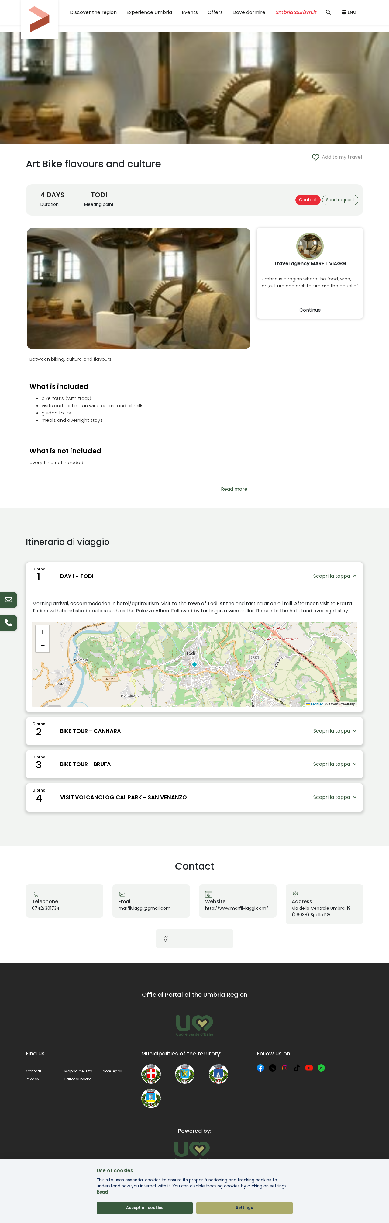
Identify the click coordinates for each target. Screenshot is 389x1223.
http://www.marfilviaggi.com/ (236, 908)
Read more (234, 489)
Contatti (33, 1071)
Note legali (112, 1071)
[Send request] (8, 600)
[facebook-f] (165, 938)
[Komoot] (321, 1068)
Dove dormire (248, 12)
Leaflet (316, 704)
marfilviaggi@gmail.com (144, 908)
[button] (350, 12)
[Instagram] (284, 1068)
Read (102, 1192)
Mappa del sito (78, 1071)
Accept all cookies (144, 1207)
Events (190, 12)
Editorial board (78, 1079)
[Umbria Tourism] (191, 1151)
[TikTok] (297, 1068)
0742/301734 (46, 908)
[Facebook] (260, 1068)
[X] (272, 1068)
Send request (340, 200)
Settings (244, 1207)
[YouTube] (309, 1068)
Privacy (32, 1079)
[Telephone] (8, 623)
